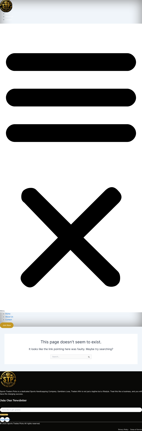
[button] (71, 168)
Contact (8, 19)
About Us (9, 16)
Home (7, 14)
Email (2, 406)
